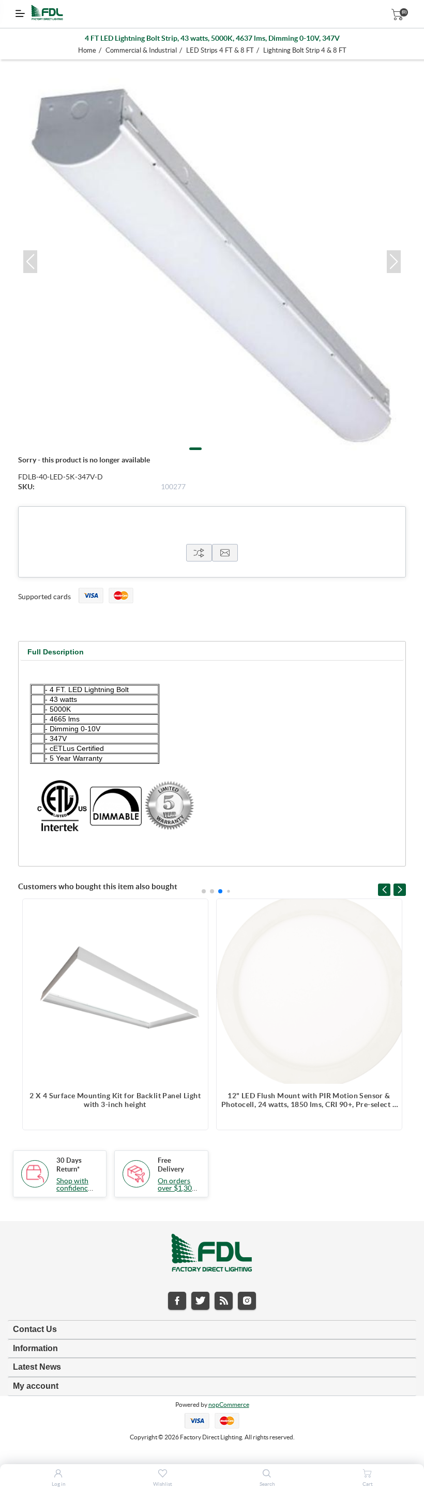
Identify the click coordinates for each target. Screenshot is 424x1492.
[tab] (55, 652)
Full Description (55, 652)
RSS (224, 1301)
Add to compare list (195, 912)
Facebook (177, 1301)
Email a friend (225, 552)
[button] (30, 261)
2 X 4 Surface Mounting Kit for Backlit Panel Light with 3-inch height (115, 1100)
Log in (59, 1484)
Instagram (247, 1301)
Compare (199, 552)
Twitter (200, 1301)
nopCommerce (228, 1404)
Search (267, 1484)
